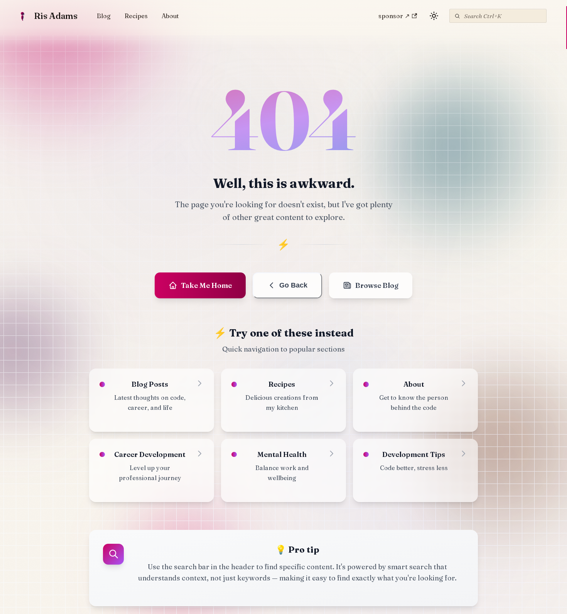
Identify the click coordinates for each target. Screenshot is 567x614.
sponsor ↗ (394, 16)
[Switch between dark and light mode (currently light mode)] (434, 16)
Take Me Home (206, 285)
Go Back (293, 285)
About (170, 16)
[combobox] (498, 16)
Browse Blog (376, 285)
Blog (104, 16)
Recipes (136, 16)
